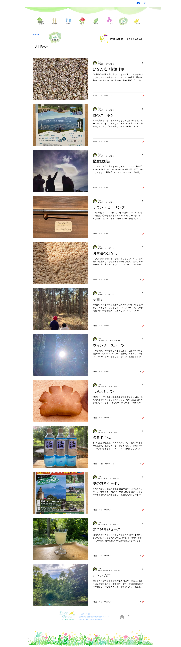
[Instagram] (122, 617)
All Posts (36, 34)
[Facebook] (128, 617)
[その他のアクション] (143, 63)
